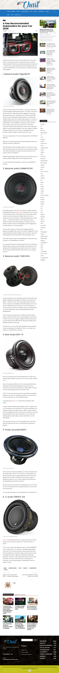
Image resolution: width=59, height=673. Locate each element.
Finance (42, 167)
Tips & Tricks (44, 253)
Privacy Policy (24, 652)
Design (42, 152)
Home (4, 18)
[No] (57, 669)
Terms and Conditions (26, 654)
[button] (54, 11)
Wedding (43, 260)
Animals (42, 124)
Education (43, 158)
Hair (42, 184)
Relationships (44, 238)
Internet (42, 199)
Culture (42, 150)
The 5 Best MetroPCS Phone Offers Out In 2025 (30, 575)
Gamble (42, 176)
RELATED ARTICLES (8, 594)
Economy (43, 156)
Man (42, 212)
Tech (42, 249)
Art (41, 126)
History (42, 188)
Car (20, 568)
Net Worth (43, 225)
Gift (41, 180)
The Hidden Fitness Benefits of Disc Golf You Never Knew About (51, 45)
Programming (44, 236)
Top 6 (5, 569)
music (25, 568)
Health (18, 11)
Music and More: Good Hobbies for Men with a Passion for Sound (32, 626)
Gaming (42, 178)
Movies (42, 219)
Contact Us (17, 14)
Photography (44, 232)
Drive (42, 154)
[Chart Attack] (29, 5)
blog (42, 128)
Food (42, 169)
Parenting (43, 227)
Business (13, 11)
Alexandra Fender (44, 32)
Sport (8, 14)
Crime (42, 145)
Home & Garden (24, 11)
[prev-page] (4, 632)
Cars (8, 18)
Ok (29, 670)
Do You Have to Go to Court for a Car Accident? (32, 607)
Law (42, 206)
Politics (42, 234)
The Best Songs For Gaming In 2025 (20, 607)
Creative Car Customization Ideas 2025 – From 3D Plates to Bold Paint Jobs (8, 609)
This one (5, 540)
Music (35, 11)
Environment (44, 163)
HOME (8, 11)
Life (41, 208)
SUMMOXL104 (19, 212)
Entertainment (44, 160)
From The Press (44, 171)
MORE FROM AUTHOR (20, 594)
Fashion (42, 165)
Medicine (43, 216)
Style (31, 11)
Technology (41, 11)
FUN (42, 173)
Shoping (42, 240)
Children (43, 141)
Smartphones (44, 242)
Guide (42, 182)
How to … (43, 197)
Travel (47, 11)
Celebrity (43, 139)
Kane (5, 30)
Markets (43, 214)
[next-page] (6, 632)
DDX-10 (15, 401)
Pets (12, 14)
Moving (42, 221)
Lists (42, 210)
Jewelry (42, 201)
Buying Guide (12, 568)
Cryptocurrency (44, 147)
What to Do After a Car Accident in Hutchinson (47, 30)
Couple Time (44, 143)
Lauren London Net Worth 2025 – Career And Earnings (10, 575)
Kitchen (42, 204)
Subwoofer (33, 568)
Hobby (42, 191)
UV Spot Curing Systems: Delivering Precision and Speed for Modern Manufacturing (51, 61)
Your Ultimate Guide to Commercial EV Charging (8, 626)
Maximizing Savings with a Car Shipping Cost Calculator (20, 626)
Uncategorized (44, 257)
